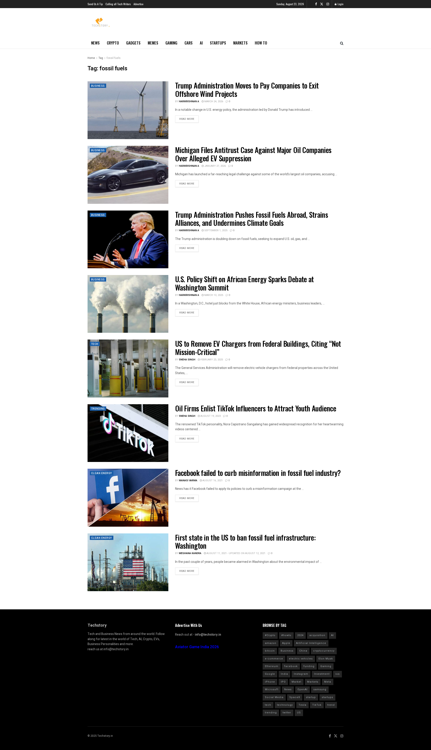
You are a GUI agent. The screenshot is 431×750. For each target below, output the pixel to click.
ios (337, 674)
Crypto (113, 43)
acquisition (317, 635)
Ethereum (271, 666)
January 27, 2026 (215, 166)
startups (327, 697)
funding (308, 666)
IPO (283, 682)
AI (201, 43)
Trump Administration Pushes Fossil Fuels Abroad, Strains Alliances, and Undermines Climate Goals (251, 218)
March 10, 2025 (213, 295)
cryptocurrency (323, 651)
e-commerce (274, 659)
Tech (94, 344)
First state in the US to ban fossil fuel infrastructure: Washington (245, 541)
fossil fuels (114, 58)
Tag (101, 58)
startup (311, 697)
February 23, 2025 (211, 360)
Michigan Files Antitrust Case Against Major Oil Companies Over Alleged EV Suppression (253, 153)
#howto (286, 635)
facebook (291, 666)
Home (91, 58)
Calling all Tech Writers (118, 4)
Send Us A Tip (95, 4)
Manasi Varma (188, 480)
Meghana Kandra (190, 553)
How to (261, 43)
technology (285, 705)
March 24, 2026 (213, 101)
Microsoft (271, 689)
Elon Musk (326, 659)
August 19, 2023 (210, 416)
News (95, 43)
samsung (319, 689)
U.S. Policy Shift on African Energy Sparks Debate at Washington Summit (244, 283)
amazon (270, 643)
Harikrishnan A (189, 101)
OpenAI (302, 689)
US (299, 712)
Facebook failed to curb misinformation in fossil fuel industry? (258, 472)
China (303, 651)
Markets (240, 43)
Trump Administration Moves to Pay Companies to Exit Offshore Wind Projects (247, 89)
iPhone (270, 682)
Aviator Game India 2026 (197, 647)
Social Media (274, 697)
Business (98, 86)
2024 (300, 635)
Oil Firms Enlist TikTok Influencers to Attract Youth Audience (255, 408)
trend (331, 705)
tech (268, 705)
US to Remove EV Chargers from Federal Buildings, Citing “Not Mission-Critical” (258, 347)
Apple (286, 643)
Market (296, 682)
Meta (327, 682)
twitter (287, 712)
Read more (186, 119)
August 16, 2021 (212, 480)
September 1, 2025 (215, 230)
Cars (189, 43)
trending (271, 712)
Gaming (171, 43)
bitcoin (270, 651)
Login (340, 4)
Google (270, 674)
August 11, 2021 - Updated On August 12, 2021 (235, 553)
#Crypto (270, 635)
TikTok (316, 705)
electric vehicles (301, 659)
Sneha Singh (187, 360)
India (284, 674)
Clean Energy (101, 473)
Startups (218, 43)
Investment (322, 674)
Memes (153, 43)
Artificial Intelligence (311, 643)
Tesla (302, 705)
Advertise (138, 4)
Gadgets (133, 43)
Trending (98, 409)
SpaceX (294, 697)
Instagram (301, 674)
